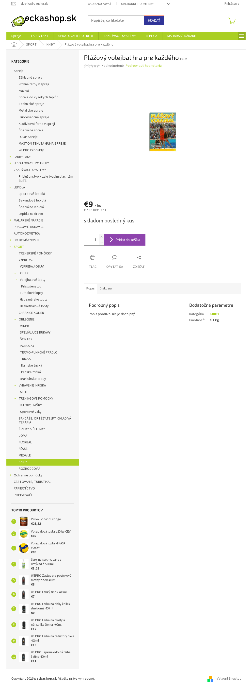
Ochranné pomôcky (28, 475)
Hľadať (154, 20)
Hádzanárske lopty (33, 299)
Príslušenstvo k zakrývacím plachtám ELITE (46, 178)
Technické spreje (31, 103)
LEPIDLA (19, 187)
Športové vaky (31, 411)
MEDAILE (25, 455)
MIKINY (25, 325)
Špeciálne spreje (31, 130)
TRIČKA (25, 358)
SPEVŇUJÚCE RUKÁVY (35, 332)
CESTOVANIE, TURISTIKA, (32, 481)
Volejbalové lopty (33, 279)
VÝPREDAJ (26, 259)
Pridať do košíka (128, 239)
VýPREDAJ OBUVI (32, 266)
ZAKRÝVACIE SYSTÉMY (30, 170)
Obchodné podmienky (137, 4)
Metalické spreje (31, 110)
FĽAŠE (23, 448)
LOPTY (24, 273)
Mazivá (24, 90)
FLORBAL (25, 442)
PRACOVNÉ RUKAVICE (29, 226)
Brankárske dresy (33, 378)
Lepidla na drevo (31, 213)
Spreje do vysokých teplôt (38, 97)
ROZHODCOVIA (29, 468)
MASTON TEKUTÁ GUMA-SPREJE (42, 143)
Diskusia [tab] (106, 288)
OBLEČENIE (26, 319)
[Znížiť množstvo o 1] (101, 242)
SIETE (24, 391)
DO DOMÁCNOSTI (26, 240)
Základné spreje (31, 77)
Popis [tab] (90, 288)
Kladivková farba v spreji (37, 123)
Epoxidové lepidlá (32, 193)
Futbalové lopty (31, 292)
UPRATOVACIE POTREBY (31, 163)
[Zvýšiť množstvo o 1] (101, 237)
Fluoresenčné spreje (34, 117)
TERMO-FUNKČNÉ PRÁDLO (39, 352)
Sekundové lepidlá (32, 200)
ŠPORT (19, 246)
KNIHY (23, 462)
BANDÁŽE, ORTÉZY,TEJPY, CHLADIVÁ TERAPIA (45, 420)
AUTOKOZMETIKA (27, 233)
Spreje (19, 70)
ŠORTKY (26, 339)
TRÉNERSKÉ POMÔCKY (35, 253)
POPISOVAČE (23, 495)
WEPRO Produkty (31, 150)
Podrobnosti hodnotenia (144, 66)
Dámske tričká (31, 365)
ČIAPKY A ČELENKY (32, 429)
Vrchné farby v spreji (34, 84)
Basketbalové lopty (34, 306)
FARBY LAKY (22, 156)
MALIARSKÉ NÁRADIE (28, 220)
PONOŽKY (27, 345)
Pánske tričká (31, 372)
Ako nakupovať (99, 4)
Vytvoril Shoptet (229, 678)
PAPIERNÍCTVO (24, 488)
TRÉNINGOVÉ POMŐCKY (36, 398)
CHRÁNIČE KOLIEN (31, 312)
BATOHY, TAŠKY (30, 405)
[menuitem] (16, 36)
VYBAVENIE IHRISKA (32, 385)
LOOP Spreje (28, 136)
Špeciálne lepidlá (31, 207)
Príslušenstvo (31, 286)
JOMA (23, 435)
